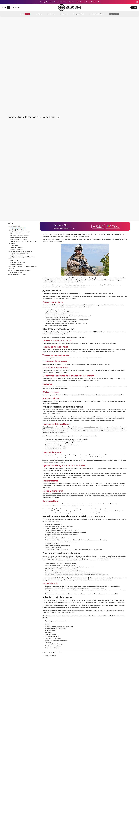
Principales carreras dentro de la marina (20, 251)
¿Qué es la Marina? (14, 226)
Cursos (25, 14)
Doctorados (64, 14)
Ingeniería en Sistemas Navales (20, 253)
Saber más (94, 2)
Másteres (39, 14)
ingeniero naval (48, 427)
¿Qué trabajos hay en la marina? (17, 230)
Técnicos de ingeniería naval (19, 233)
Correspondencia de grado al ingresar (19, 270)
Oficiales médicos (16, 247)
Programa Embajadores (96, 14)
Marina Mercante (16, 260)
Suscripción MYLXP (78, 14)
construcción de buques (90, 427)
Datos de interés (16, 272)
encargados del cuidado (53, 386)
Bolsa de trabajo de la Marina (17, 274)
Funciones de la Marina (18, 228)
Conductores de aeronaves (19, 237)
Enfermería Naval (16, 264)
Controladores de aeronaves (19, 239)
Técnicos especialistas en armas (20, 232)
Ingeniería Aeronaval (17, 255)
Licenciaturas (51, 14)
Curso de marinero (50, 655)
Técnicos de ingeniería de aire (19, 235)
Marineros (14, 245)
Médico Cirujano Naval (17, 262)
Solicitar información (122, 7)
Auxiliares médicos (16, 249)
